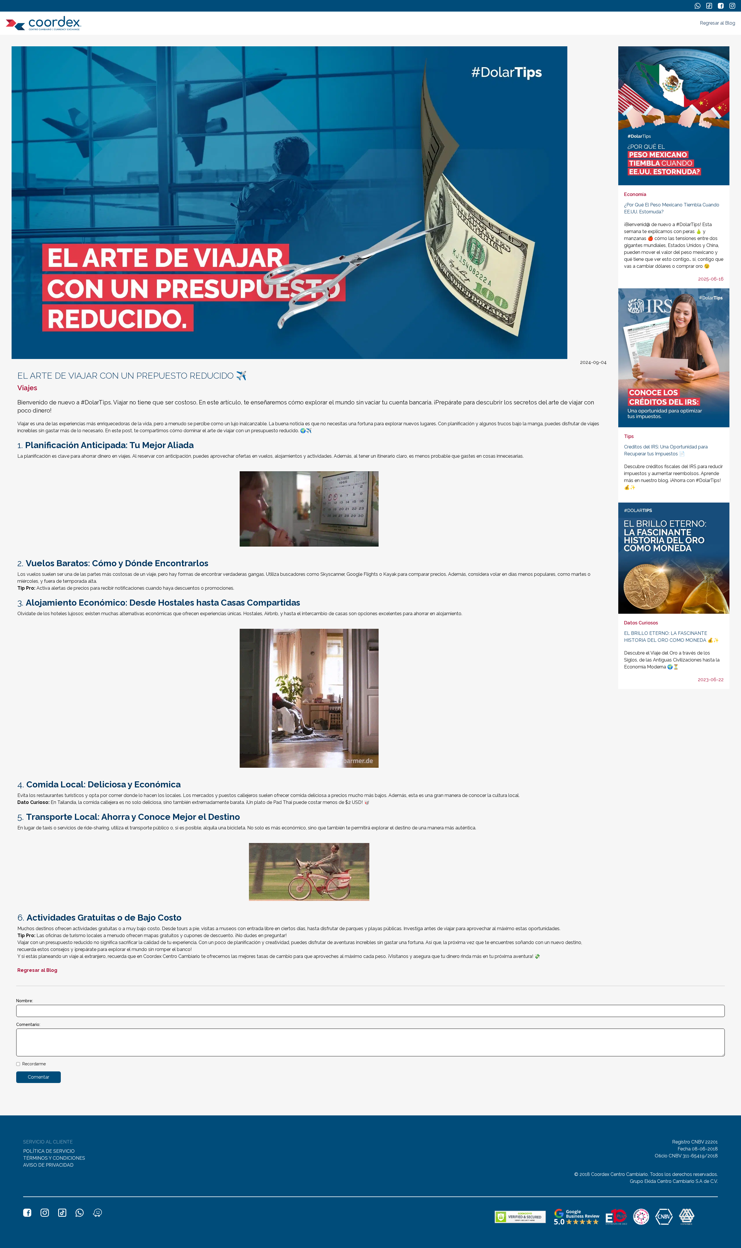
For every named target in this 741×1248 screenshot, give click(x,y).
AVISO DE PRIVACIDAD (48, 1165)
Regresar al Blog (717, 23)
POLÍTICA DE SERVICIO (49, 1151)
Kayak (390, 574)
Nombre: (24, 1000)
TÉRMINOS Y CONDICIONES (54, 1158)
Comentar (38, 1077)
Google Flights (362, 574)
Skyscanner (332, 574)
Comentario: (28, 1024)
